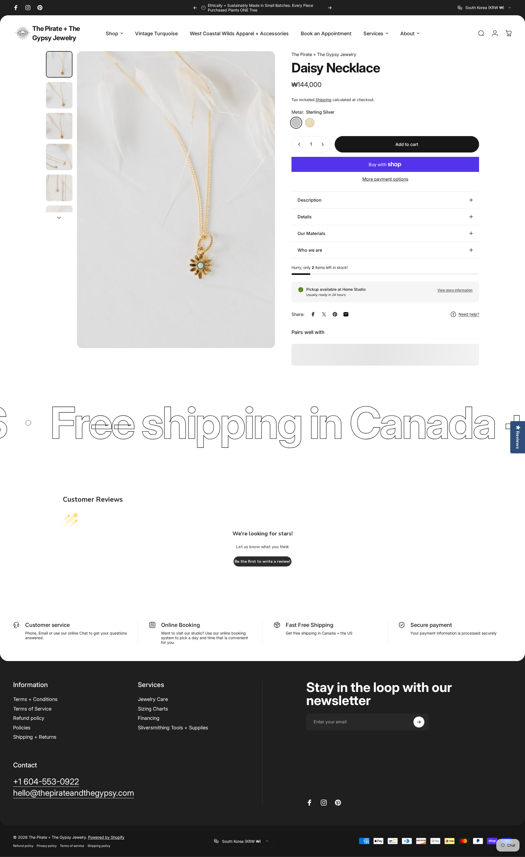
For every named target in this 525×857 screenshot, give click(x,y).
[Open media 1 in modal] (176, 199)
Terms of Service (32, 709)
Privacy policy (47, 845)
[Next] (330, 7)
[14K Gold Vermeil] (309, 122)
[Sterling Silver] (296, 122)
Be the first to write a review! (262, 561)
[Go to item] (59, 64)
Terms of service (72, 845)
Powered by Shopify (106, 837)
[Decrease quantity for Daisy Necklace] (298, 144)
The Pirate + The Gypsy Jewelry (56, 33)
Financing (148, 718)
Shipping (323, 99)
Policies (21, 727)
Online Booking (180, 625)
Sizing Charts (153, 709)
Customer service (47, 625)
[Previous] (195, 7)
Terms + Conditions (35, 699)
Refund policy (28, 718)
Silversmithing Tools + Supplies (173, 727)
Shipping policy (99, 845)
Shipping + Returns (34, 737)
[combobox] (485, 7)
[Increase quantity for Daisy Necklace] (323, 144)
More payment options (385, 179)
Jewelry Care (153, 699)
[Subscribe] (418, 722)
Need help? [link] (469, 314)
